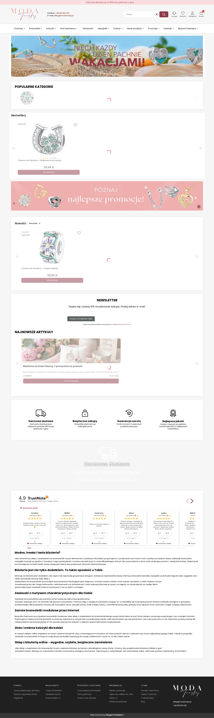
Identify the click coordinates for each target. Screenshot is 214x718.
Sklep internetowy (106, 715)
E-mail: (60, 15)
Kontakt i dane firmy (150, 690)
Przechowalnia (52, 698)
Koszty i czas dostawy (87, 698)
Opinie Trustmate (149, 694)
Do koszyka (48, 172)
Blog (143, 701)
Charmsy (27, 376)
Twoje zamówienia (54, 690)
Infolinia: (58, 13)
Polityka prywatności (118, 701)
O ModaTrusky (147, 698)
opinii (48, 501)
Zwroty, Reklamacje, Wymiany (27, 690)
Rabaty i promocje (117, 690)
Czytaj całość (71, 381)
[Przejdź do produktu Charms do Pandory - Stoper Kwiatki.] (52, 247)
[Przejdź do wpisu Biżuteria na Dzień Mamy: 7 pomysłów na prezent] (71, 350)
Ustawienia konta (53, 694)
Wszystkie (33, 223)
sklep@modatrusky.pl (182, 702)
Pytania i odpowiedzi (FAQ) (25, 694)
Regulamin (18, 698)
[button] (163, 14)
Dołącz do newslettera (81, 319)
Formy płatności (85, 694)
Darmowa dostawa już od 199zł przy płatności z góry (110, 2)
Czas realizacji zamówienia (89, 690)
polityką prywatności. (124, 324)
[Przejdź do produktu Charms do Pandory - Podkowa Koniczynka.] (49, 139)
